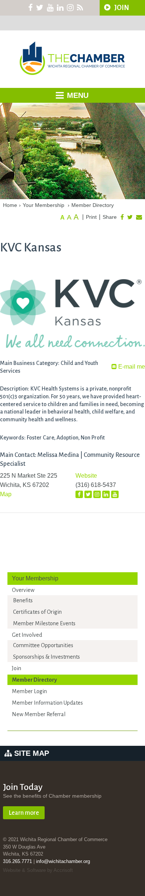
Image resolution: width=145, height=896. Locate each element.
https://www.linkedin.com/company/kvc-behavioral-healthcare (106, 495)
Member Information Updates (47, 703)
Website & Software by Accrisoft (38, 870)
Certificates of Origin (37, 612)
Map (6, 494)
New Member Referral (38, 714)
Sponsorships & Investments (46, 657)
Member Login (29, 691)
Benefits (23, 600)
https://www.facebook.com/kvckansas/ (79, 494)
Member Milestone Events (44, 623)
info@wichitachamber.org (63, 861)
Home (10, 205)
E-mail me (131, 366)
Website (86, 475)
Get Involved (27, 635)
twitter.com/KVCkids (88, 494)
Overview (23, 590)
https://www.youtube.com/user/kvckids (115, 494)
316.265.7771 (17, 861)
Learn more (24, 813)
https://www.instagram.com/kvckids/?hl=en (97, 495)
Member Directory (92, 205)
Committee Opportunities (43, 645)
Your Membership (43, 205)
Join (16, 668)
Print (91, 217)
